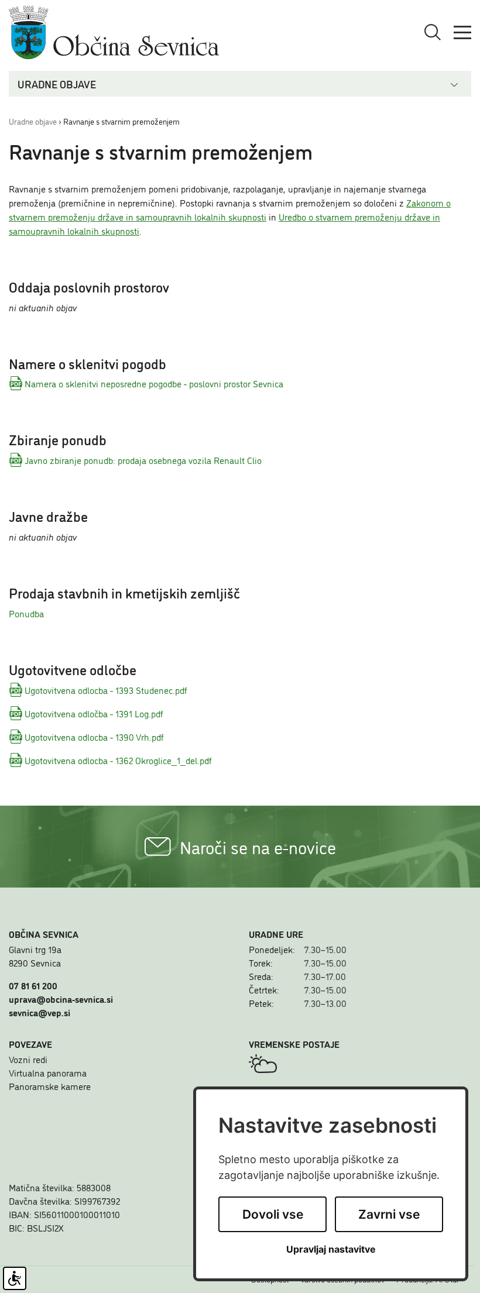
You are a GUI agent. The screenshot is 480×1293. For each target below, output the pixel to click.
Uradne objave (33, 120)
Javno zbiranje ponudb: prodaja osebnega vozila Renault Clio (143, 459)
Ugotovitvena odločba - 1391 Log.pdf (94, 713)
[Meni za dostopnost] (14, 1278)
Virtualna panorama (48, 1072)
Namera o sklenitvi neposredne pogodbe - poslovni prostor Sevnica (154, 383)
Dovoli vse (272, 1214)
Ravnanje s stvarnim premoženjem (121, 120)
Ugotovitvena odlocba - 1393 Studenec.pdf (106, 689)
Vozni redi (28, 1059)
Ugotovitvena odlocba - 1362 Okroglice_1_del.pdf (118, 760)
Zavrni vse (389, 1214)
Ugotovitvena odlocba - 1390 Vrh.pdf (94, 736)
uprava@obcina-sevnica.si (61, 998)
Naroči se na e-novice (258, 846)
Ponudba (26, 613)
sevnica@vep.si (39, 1012)
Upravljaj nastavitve (331, 1249)
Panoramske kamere (50, 1086)
